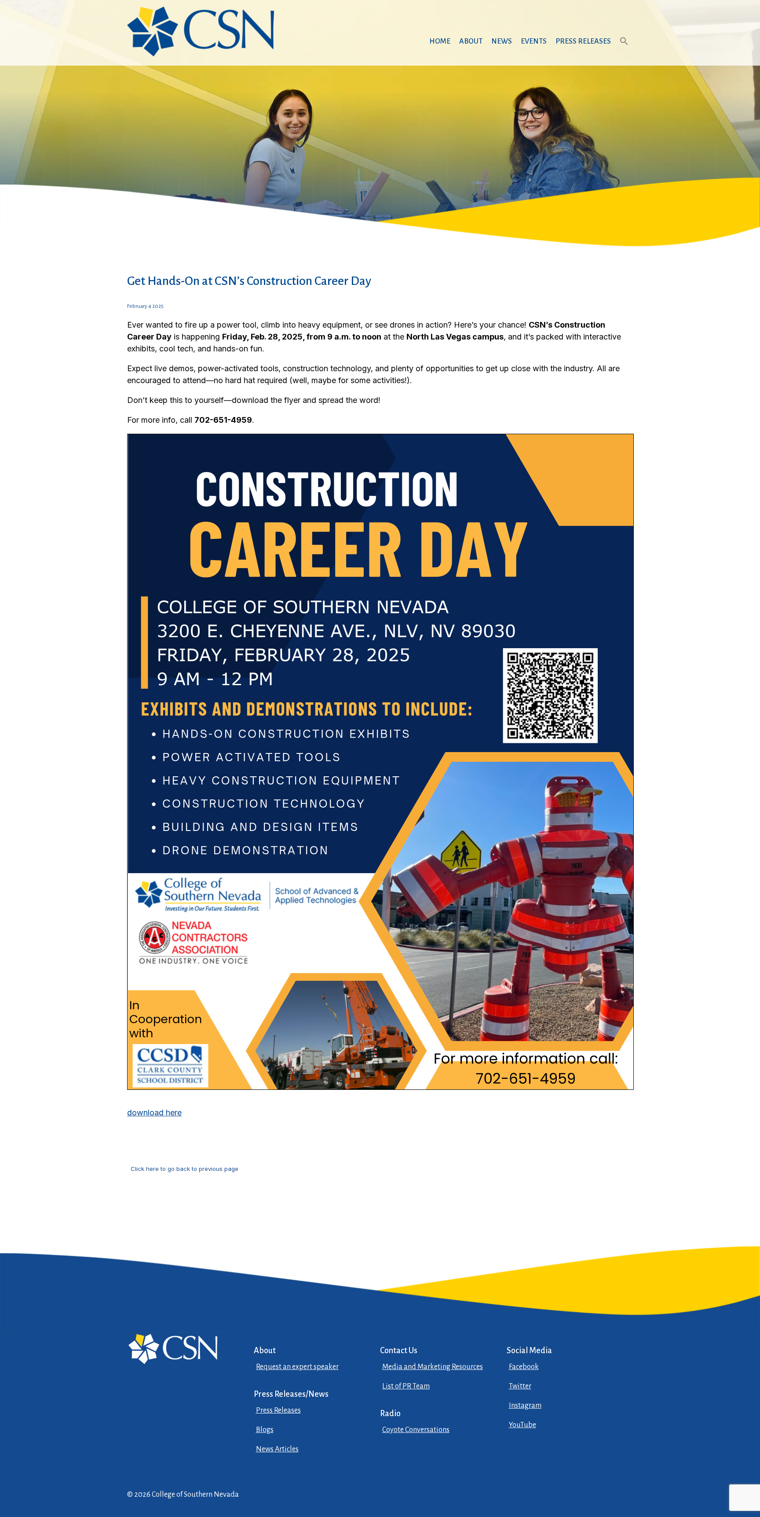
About (470, 41)
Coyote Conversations (415, 1430)
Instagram (525, 1406)
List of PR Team (406, 1386)
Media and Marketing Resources (432, 1367)
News (501, 41)
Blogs (265, 1430)
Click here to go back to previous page (184, 1168)
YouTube (522, 1425)
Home (439, 41)
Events (534, 41)
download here (154, 1112)
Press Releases (583, 41)
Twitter (520, 1386)
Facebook (524, 1367)
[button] (624, 50)
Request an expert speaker (297, 1367)
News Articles (277, 1449)
